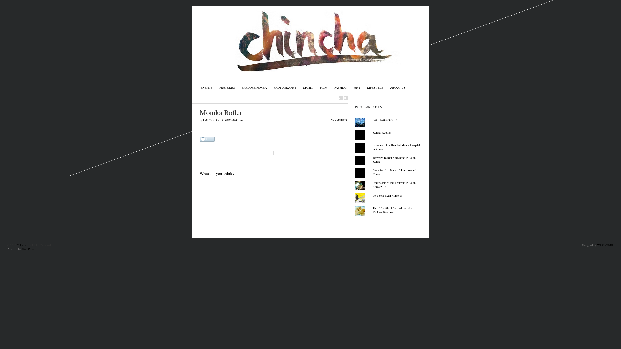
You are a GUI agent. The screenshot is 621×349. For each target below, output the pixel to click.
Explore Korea (254, 87)
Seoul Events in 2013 (385, 120)
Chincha (21, 245)
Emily (207, 120)
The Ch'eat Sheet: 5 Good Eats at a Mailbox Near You (392, 210)
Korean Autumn (382, 132)
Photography (285, 87)
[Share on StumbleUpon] (346, 98)
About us (397, 87)
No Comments (339, 119)
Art (357, 87)
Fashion (340, 87)
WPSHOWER (605, 245)
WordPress (28, 249)
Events (206, 87)
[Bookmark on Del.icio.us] (341, 98)
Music (308, 87)
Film (323, 87)
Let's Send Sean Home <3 (387, 195)
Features (227, 87)
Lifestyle (375, 87)
